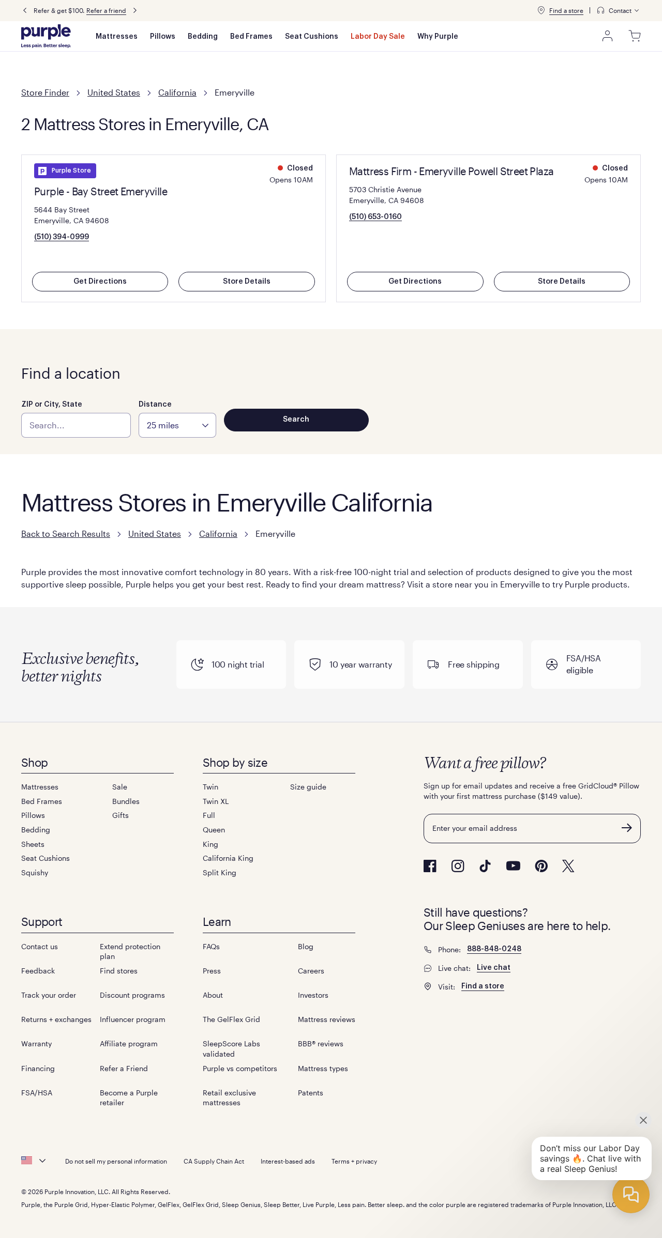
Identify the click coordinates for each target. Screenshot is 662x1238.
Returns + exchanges (56, 1019)
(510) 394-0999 (61, 237)
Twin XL (216, 801)
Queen (214, 829)
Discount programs (132, 995)
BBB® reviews (320, 1043)
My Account (607, 36)
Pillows (162, 36)
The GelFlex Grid (231, 1019)
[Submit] (627, 828)
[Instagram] (457, 866)
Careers (311, 970)
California (177, 92)
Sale (119, 786)
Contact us (39, 946)
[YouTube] (513, 866)
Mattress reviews (326, 1019)
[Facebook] (430, 866)
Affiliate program (129, 1043)
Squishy (34, 872)
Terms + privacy (354, 1161)
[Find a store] (541, 10)
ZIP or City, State (51, 404)
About (213, 995)
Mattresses (117, 36)
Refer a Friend (124, 1068)
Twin (210, 786)
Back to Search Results (65, 533)
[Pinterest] (541, 866)
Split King (219, 872)
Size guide (308, 786)
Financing (38, 1068)
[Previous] (24, 10)
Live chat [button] (493, 967)
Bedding (203, 36)
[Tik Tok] (485, 866)
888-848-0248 (494, 949)
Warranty (36, 1043)
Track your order (48, 995)
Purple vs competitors (240, 1068)
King (210, 844)
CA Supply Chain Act (214, 1161)
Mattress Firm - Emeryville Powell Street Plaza (451, 171)
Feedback (38, 970)
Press (212, 970)
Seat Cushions (311, 36)
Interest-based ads (288, 1161)
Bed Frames (251, 36)
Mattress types (323, 1068)
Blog (305, 946)
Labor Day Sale (378, 36)
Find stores (119, 970)
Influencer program (133, 1019)
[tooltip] (618, 10)
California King (228, 858)
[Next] (135, 10)
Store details (246, 281)
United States (113, 92)
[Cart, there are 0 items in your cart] (634, 36)
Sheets (32, 844)
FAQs (211, 946)
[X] (568, 866)
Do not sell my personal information (116, 1161)
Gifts (120, 815)
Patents (310, 1092)
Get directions (100, 281)
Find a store (566, 10)
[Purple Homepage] (46, 36)
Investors (313, 995)
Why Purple (437, 36)
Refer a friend (106, 10)
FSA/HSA (36, 1092)
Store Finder (45, 92)
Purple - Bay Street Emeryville (100, 191)
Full (209, 815)
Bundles (126, 801)
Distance (155, 404)
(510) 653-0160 (375, 217)
